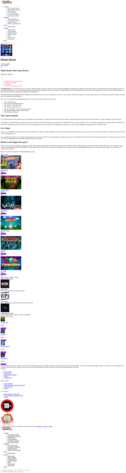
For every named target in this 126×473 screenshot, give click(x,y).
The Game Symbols (10, 82)
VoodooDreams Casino (7, 313)
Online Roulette (12, 31)
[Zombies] (11, 249)
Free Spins (8, 84)
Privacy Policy (8, 371)
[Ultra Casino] (5, 287)
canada (6, 397)
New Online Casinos (13, 8)
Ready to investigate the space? (13, 85)
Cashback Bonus (12, 22)
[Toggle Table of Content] (2, 78)
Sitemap (6, 388)
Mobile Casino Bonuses (14, 23)
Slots (5, 25)
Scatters (84, 131)
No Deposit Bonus (13, 19)
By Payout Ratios (12, 12)
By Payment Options (13, 16)
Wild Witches (4, 170)
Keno (9, 36)
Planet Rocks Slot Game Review (14, 81)
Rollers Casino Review (7, 279)
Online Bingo (11, 29)
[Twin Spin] (11, 269)
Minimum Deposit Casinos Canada (13, 395)
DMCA (6, 376)
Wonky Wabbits (5, 230)
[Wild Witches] (11, 168)
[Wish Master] (11, 209)
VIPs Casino (4, 301)
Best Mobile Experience (14, 9)
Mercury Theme (48, 426)
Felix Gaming (6, 64)
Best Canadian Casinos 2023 (12, 394)
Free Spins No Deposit (14, 20)
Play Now (3, 173)
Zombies (3, 251)
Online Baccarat (12, 34)
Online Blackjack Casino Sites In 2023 (14, 385)
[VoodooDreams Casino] (5, 311)
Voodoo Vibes (4, 190)
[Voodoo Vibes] (11, 189)
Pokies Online (11, 26)
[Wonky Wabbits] (11, 229)
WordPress (40, 426)
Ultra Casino (4, 289)
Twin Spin (3, 271)
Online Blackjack (12, 32)
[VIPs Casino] (5, 299)
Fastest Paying (11, 11)
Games (6, 28)
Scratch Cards (11, 37)
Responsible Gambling (10, 374)
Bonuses (6, 17)
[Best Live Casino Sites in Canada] (7, 3)
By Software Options (13, 14)
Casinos (6, 6)
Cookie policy (8, 378)
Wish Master (4, 210)
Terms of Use (7, 373)
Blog (5, 40)
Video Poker (11, 39)
